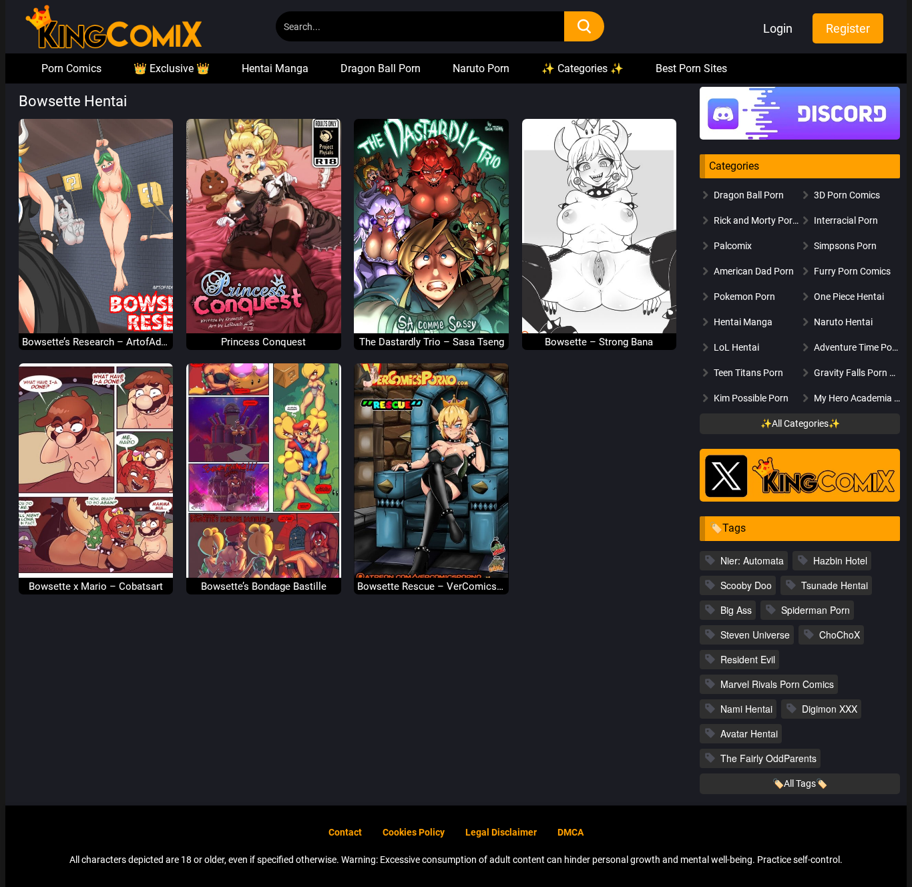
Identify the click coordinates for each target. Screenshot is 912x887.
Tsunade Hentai (834, 585)
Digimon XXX (829, 708)
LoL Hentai (736, 347)
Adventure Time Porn (857, 347)
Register (848, 28)
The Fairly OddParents (768, 758)
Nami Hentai (746, 708)
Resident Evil (747, 659)
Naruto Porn (481, 68)
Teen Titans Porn (748, 372)
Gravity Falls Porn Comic (857, 372)
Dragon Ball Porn (380, 68)
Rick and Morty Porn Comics (757, 220)
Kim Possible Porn (751, 398)
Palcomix (733, 245)
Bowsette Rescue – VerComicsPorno (431, 586)
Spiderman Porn (815, 609)
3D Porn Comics (847, 195)
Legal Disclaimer (501, 832)
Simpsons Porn (845, 245)
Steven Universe (755, 634)
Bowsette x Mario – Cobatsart (96, 586)
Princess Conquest (263, 342)
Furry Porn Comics (852, 271)
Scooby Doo (746, 585)
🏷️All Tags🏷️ (799, 783)
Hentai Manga (275, 68)
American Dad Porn (754, 271)
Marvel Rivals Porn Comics (777, 684)
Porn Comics (71, 68)
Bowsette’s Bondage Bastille (263, 586)
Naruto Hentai (843, 322)
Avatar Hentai (749, 733)
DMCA (570, 832)
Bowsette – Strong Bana (599, 342)
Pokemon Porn (744, 296)
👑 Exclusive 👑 (172, 68)
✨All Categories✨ (800, 423)
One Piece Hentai (849, 296)
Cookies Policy (414, 832)
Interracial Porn (846, 220)
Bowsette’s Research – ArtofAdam (96, 342)
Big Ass (736, 609)
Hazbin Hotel (840, 560)
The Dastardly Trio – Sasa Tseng (431, 342)
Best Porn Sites (691, 68)
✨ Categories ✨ (582, 68)
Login (777, 28)
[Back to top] (866, 845)
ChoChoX (839, 634)
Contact (345, 832)
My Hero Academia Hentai (857, 398)
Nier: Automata (752, 560)
